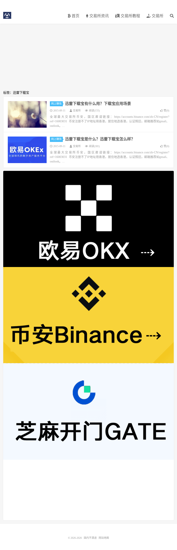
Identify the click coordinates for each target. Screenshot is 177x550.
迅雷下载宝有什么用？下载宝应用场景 (98, 104)
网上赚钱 (56, 103)
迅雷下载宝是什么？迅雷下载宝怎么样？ (100, 139)
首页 (75, 16)
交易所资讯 (98, 16)
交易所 (157, 16)
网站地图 (104, 537)
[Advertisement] (88, 57)
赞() (166, 110)
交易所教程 (130, 16)
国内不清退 (7, 15)
